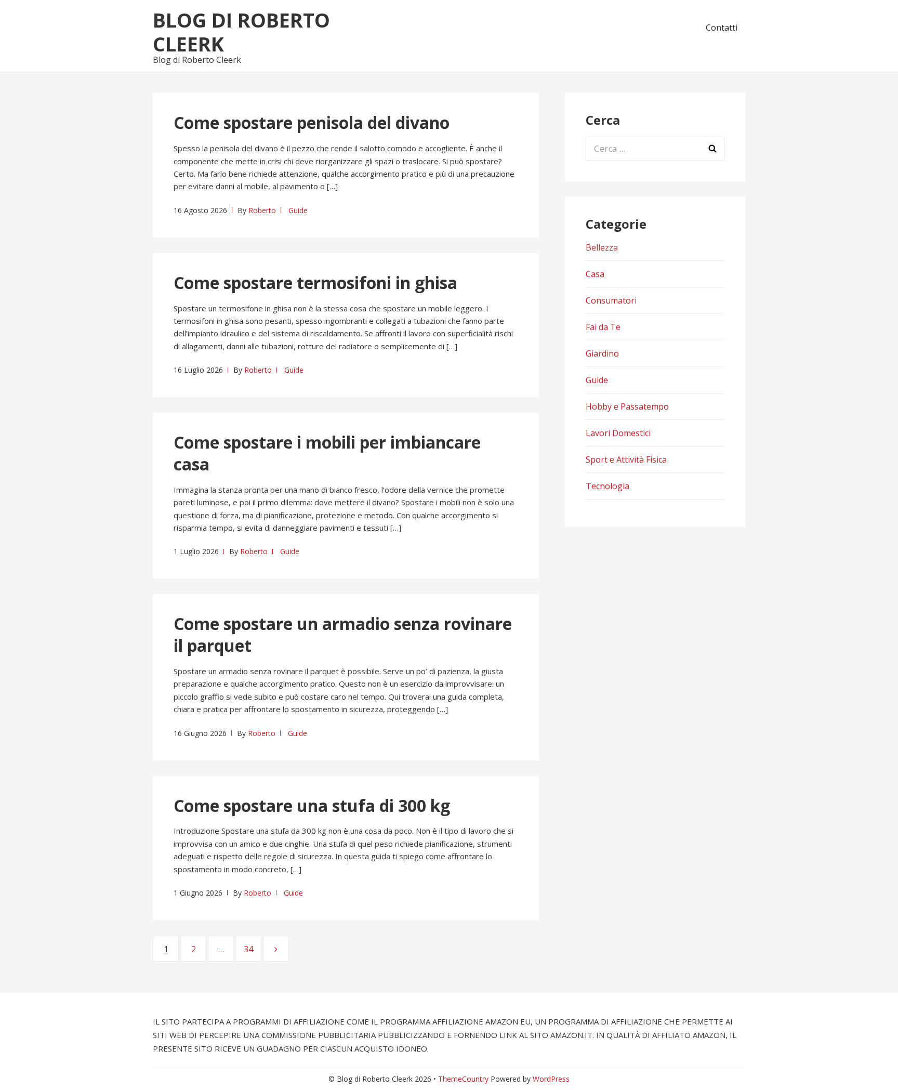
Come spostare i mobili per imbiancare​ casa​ (327, 453)
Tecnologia (607, 486)
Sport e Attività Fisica (626, 459)
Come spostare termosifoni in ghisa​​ (315, 282)
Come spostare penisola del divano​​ (312, 122)
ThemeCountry (463, 1079)
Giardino (602, 353)
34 (252, 949)
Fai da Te (603, 327)
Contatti (721, 27)
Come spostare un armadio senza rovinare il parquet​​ (343, 634)
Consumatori (611, 300)
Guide (298, 210)
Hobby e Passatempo (627, 406)
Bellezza (602, 247)
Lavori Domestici (618, 433)
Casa (595, 274)
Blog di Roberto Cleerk (241, 31)
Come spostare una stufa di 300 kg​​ (312, 805)
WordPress (551, 1079)
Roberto (262, 210)
